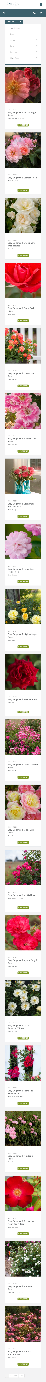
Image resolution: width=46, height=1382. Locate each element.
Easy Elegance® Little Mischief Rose (23, 766)
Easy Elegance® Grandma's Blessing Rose (21, 505)
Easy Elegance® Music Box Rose (21, 831)
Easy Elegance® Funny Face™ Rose (22, 440)
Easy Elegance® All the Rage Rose (22, 114)
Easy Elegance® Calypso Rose (22, 177)
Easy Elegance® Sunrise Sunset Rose (19, 1353)
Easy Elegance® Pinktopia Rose (20, 1157)
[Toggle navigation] (41, 4)
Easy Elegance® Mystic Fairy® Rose (22, 962)
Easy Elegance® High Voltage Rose (22, 636)
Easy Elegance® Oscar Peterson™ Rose (19, 1027)
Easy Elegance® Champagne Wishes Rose (22, 244)
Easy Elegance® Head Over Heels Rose (21, 570)
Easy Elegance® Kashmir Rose (22, 699)
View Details (23, 125)
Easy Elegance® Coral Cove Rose (21, 375)
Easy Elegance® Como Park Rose (21, 309)
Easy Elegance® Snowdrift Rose (21, 1288)
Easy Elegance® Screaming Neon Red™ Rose (21, 1222)
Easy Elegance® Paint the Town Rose (20, 1092)
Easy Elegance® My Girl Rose (22, 895)
